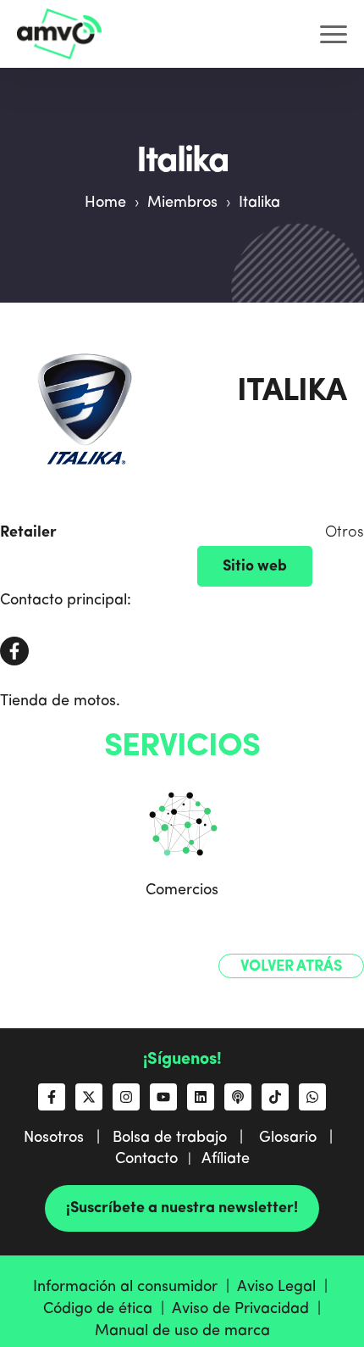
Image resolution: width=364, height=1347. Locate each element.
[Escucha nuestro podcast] (237, 1096)
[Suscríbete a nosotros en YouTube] (163, 1096)
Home (105, 202)
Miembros (182, 202)
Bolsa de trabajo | (184, 1137)
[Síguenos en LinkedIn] (200, 1096)
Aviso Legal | (284, 1286)
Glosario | (300, 1137)
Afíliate (225, 1158)
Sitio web (255, 566)
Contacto (146, 1158)
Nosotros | (68, 1137)
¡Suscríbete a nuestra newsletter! (182, 1208)
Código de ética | (107, 1308)
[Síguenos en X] (88, 1096)
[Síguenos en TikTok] (275, 1096)
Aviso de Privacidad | (248, 1308)
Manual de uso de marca (182, 1331)
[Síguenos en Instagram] (126, 1096)
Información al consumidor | (135, 1286)
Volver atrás (291, 966)
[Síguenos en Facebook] (51, 1096)
